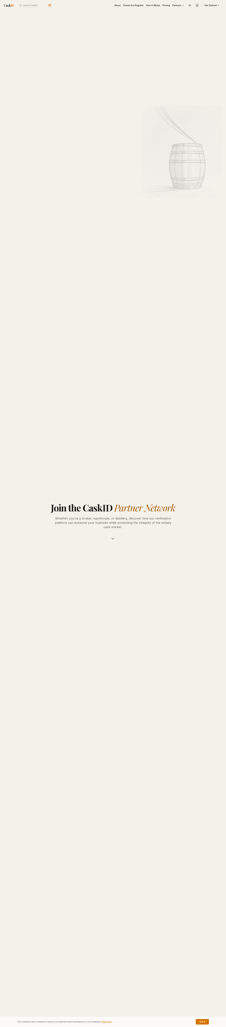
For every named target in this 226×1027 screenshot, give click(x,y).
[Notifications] (197, 5)
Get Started (210, 5)
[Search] (49, 5)
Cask (9, 5)
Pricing (166, 5)
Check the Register (133, 5)
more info (106, 1021)
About (117, 5)
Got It (202, 1021)
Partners (176, 5)
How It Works (153, 5)
